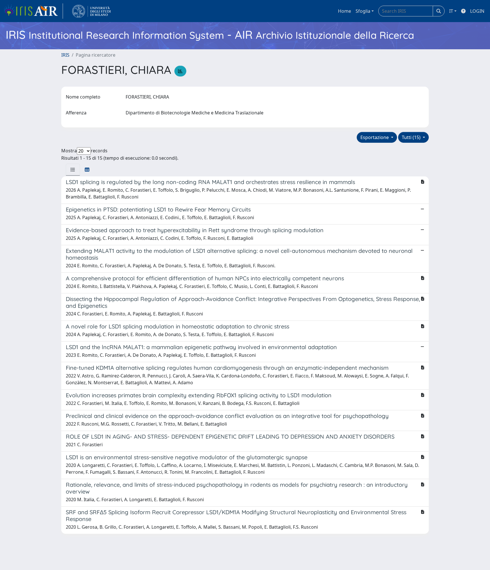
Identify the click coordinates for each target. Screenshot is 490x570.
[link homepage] (33, 11)
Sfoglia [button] (363, 11)
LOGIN (477, 11)
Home (344, 11)
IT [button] (451, 11)
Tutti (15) (412, 137)
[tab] (73, 170)
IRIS (65, 55)
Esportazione (375, 137)
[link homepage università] (91, 11)
